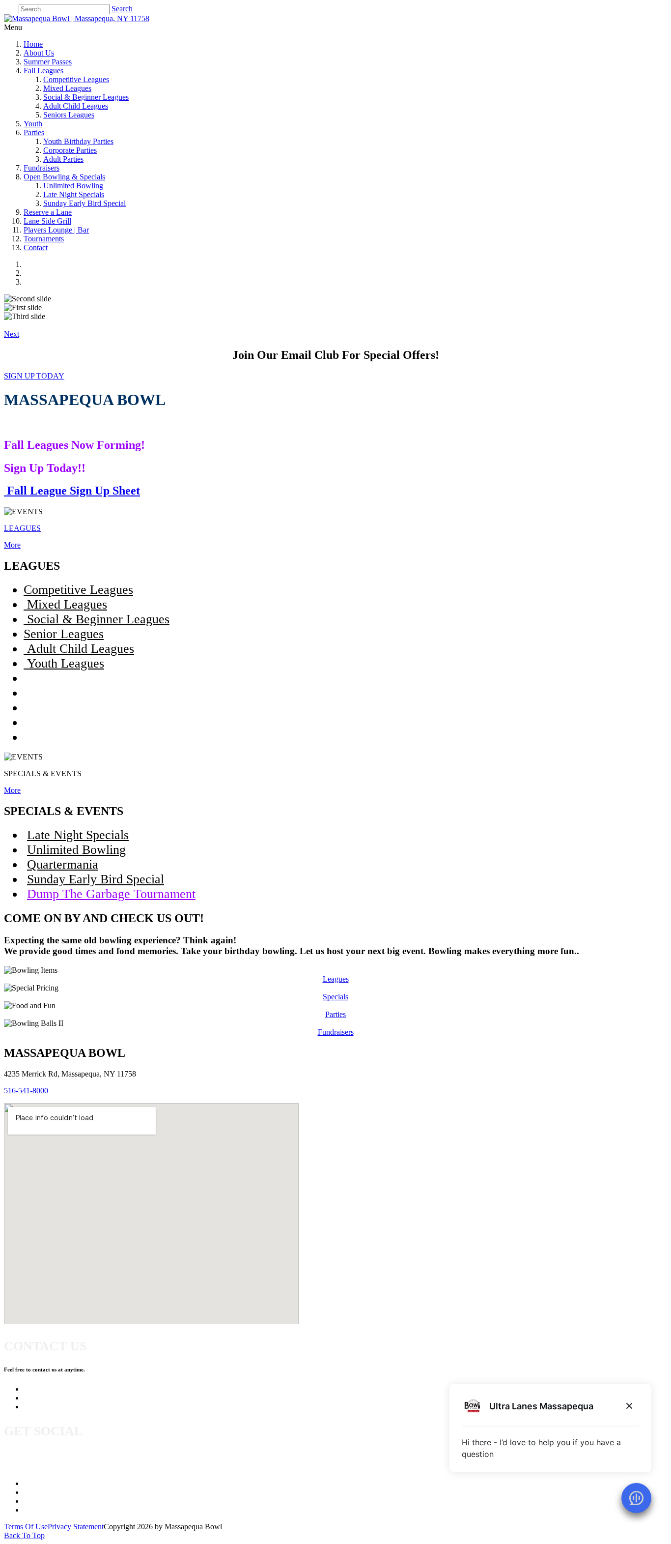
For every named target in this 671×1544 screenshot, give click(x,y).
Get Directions (46, 1406)
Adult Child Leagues (75, 106)
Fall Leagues (43, 70)
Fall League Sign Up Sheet (72, 490)
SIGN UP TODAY (34, 376)
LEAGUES (22, 528)
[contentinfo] (345, 264)
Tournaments (44, 238)
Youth (33, 123)
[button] (11, 334)
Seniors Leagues (68, 115)
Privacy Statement (76, 1526)
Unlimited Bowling (73, 185)
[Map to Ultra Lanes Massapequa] (151, 1213)
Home (33, 44)
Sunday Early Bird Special (84, 203)
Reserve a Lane (48, 212)
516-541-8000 (26, 1090)
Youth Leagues (64, 663)
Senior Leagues (64, 634)
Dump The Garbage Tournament (111, 894)
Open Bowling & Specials (64, 177)
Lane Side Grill (47, 221)
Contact (36, 247)
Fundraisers (41, 168)
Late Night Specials (73, 194)
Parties (34, 132)
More (12, 545)
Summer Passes (48, 62)
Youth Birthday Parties (78, 141)
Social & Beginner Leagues (86, 97)
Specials (335, 996)
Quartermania (62, 864)
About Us (39, 53)
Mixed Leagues (67, 88)
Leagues (336, 979)
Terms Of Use (26, 1526)
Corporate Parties (70, 150)
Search (122, 8)
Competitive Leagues (76, 79)
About (33, 1492)
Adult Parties (63, 159)
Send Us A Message (55, 1398)
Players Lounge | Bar (56, 230)
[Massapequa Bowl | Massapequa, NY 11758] (76, 18)
